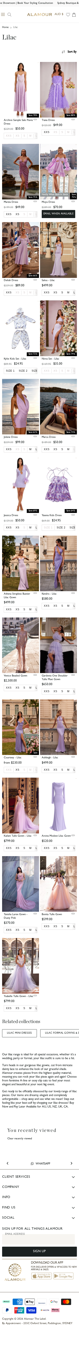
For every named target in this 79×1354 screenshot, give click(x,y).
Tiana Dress (48, 120)
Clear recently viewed (19, 1138)
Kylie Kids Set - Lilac (15, 359)
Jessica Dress (11, 515)
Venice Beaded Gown (15, 676)
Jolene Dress (11, 437)
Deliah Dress (11, 280)
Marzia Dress (11, 202)
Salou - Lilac (48, 280)
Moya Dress (48, 202)
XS (17, 135)
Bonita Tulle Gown (52, 914)
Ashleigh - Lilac (50, 757)
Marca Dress (49, 437)
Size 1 (48, 527)
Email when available (58, 214)
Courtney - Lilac (12, 757)
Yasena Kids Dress (52, 515)
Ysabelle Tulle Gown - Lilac (18, 996)
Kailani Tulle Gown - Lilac (18, 836)
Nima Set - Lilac (50, 359)
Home (5, 27)
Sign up (39, 1251)
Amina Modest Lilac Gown (56, 836)
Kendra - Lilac (49, 594)
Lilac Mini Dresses (19, 1033)
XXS (9, 135)
